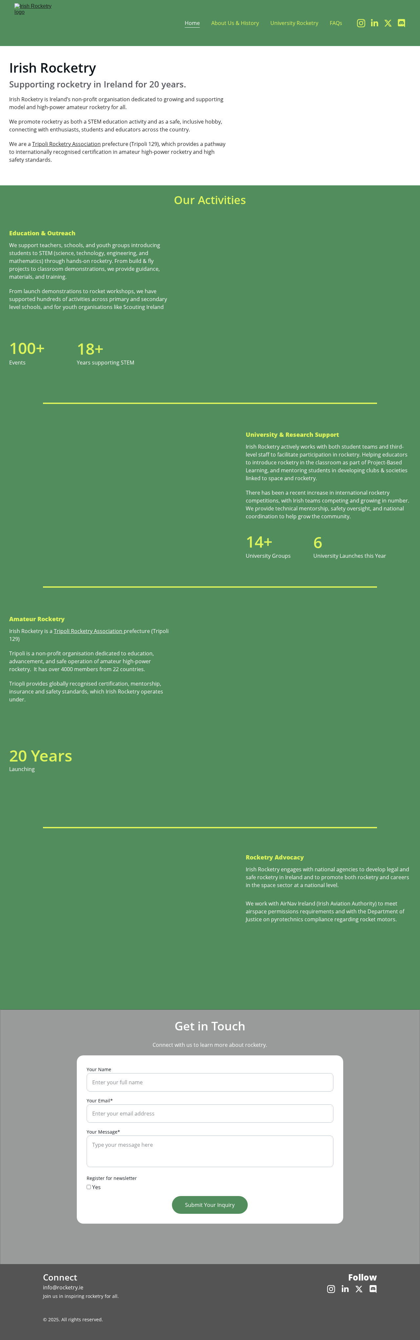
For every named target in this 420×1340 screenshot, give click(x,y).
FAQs (336, 23)
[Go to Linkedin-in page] (377, 23)
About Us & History (235, 23)
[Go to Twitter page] (390, 23)
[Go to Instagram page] (363, 23)
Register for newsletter (112, 1178)
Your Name (99, 1069)
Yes (96, 1187)
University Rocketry (294, 23)
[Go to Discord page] (401, 23)
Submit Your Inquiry (210, 1205)
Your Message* (103, 1132)
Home (192, 23)
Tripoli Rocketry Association (66, 144)
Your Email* (100, 1100)
